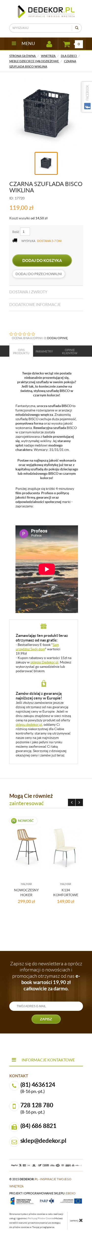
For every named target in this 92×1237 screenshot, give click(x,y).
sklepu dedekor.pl (29, 724)
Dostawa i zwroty (28, 292)
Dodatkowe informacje (35, 304)
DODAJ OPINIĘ (57, 338)
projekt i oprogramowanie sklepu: (42, 1193)
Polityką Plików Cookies (41, 1218)
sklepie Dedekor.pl (44, 662)
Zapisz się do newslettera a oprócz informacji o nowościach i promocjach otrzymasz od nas (46, 976)
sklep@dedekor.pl (43, 1140)
